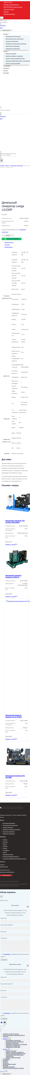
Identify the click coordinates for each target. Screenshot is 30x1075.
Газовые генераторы (12, 41)
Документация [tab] (8, 247)
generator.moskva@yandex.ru (11, 4)
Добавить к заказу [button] (10, 544)
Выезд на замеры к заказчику (14, 56)
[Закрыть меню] (0, 1031)
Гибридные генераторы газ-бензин (16, 43)
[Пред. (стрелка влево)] (0, 1028)
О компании (6, 65)
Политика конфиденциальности (11, 856)
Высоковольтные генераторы (15, 39)
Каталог (5, 844)
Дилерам (6, 11)
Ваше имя (4, 918)
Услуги (5, 1049)
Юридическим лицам (9, 14)
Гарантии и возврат (9, 9)
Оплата (5, 70)
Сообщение (4, 938)
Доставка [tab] (7, 244)
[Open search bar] (0, 107)
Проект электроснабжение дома (15, 58)
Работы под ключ (11, 53)
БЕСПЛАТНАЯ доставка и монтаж (13, 7)
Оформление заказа (8, 854)
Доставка (6, 73)
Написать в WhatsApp (13, 239)
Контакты (6, 68)
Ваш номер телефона (7, 925)
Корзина (5, 848)
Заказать (8, 235)
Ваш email (3, 931)
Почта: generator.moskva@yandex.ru (14, 1035)
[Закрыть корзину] (1, 896)
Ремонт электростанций (13, 63)
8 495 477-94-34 (8, 2)
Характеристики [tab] (9, 242)
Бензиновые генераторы (13, 36)
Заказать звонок (6, 30)
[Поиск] (0, 113)
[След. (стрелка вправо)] (2, 1028)
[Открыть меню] (1, 160)
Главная (5, 839)
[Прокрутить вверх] (1, 1023)
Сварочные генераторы (13, 48)
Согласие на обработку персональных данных (14, 858)
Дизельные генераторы (13, 46)
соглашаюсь (7, 954)
